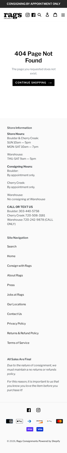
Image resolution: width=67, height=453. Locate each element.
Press (11, 285)
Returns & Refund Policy (23, 333)
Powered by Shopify (49, 441)
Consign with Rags (19, 265)
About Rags (15, 275)
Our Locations (16, 304)
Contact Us (14, 314)
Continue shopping (30, 82)
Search (11, 246)
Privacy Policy (16, 323)
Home (11, 256)
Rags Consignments (27, 441)
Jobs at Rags (15, 294)
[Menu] (63, 15)
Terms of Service (18, 343)
